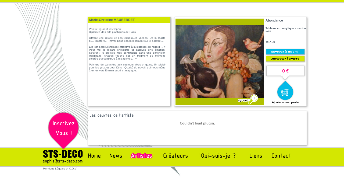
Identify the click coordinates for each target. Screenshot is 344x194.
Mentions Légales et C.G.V (60, 168)
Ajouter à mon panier (285, 102)
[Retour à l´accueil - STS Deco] (95, 159)
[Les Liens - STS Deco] (254, 159)
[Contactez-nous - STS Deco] (63, 166)
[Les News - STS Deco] (115, 159)
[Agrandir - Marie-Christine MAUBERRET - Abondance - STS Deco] (219, 97)
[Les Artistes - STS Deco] (141, 159)
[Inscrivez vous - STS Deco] (63, 148)
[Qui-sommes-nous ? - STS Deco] (215, 159)
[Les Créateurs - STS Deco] (174, 159)
